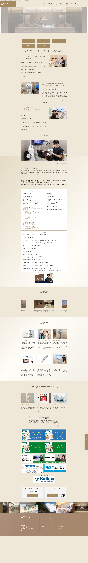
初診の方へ (43, 520)
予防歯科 (60, 520)
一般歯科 (51, 520)
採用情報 (60, 528)
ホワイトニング (61, 524)
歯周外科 (43, 524)
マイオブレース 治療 (61, 522)
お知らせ (43, 528)
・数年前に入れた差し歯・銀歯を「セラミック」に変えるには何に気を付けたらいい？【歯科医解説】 (43, 421)
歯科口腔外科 (52, 524)
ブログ (51, 528)
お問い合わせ (43, 530)
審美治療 (43, 526)
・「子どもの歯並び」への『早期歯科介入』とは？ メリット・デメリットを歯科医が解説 (41, 420)
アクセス (60, 518)
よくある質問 (61, 526)
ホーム (42, 518)
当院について (52, 518)
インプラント (52, 526)
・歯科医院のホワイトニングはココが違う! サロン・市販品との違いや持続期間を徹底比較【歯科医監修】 (43, 423)
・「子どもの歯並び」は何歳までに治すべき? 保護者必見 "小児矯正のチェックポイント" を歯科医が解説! (43, 422)
